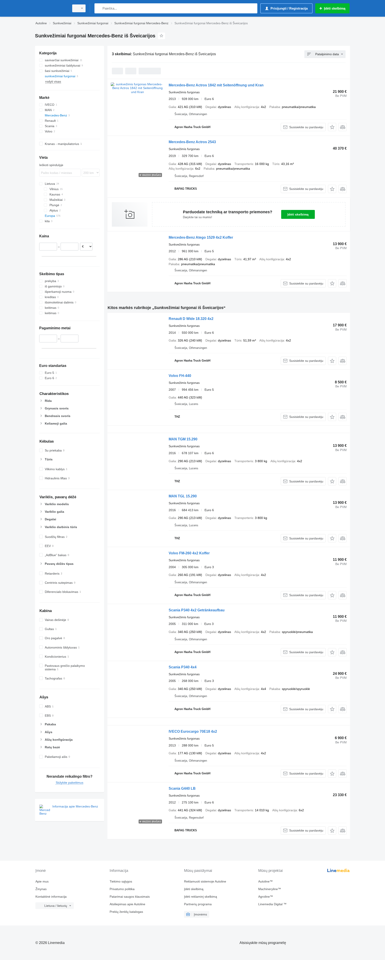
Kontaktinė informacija (51, 896)
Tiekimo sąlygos (121, 881)
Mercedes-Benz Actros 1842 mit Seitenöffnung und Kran (216, 85)
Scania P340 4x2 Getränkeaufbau (197, 610)
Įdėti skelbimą (298, 214)
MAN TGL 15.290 (183, 496)
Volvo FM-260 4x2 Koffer (189, 553)
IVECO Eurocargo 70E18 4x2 (193, 731)
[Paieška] (99, 8)
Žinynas (41, 889)
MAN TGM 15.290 (183, 439)
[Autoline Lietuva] (51, 8)
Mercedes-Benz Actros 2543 (192, 142)
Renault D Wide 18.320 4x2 (191, 319)
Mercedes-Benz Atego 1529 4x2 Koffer (201, 237)
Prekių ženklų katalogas (126, 911)
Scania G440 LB (182, 788)
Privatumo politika (122, 889)
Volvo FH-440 (180, 376)
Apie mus (42, 881)
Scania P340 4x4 (183, 667)
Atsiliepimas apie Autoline (127, 904)
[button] (332, 127)
